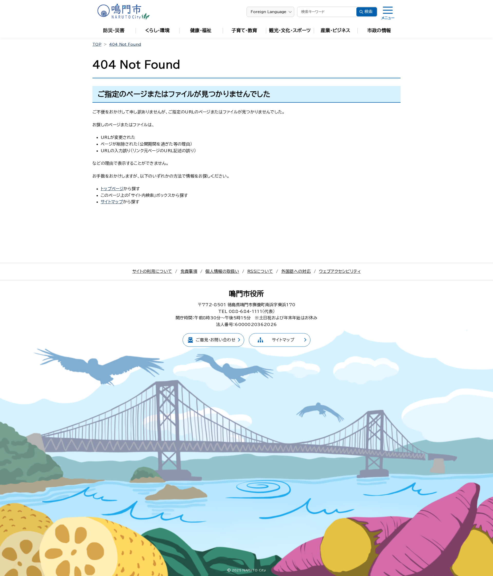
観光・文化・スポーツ (290, 30)
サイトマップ (112, 202)
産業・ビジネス (335, 30)
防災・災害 (114, 30)
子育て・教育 (244, 30)
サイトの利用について (152, 271)
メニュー (387, 18)
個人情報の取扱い (222, 271)
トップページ (112, 189)
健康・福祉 (201, 30)
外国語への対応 (296, 271)
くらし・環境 (157, 30)
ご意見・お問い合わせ (215, 340)
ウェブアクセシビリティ (340, 271)
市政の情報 (379, 30)
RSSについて (260, 271)
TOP (96, 44)
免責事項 (189, 271)
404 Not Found (125, 44)
